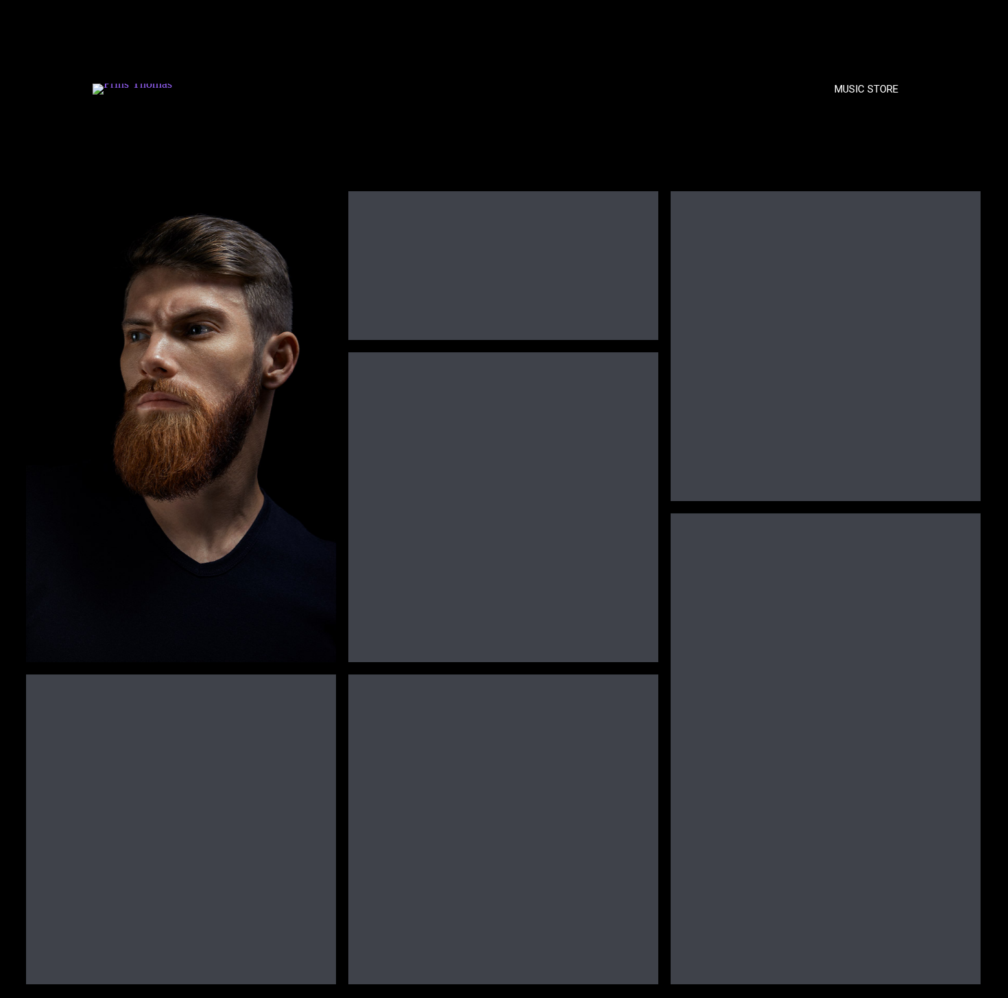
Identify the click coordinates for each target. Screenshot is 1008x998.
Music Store (866, 89)
